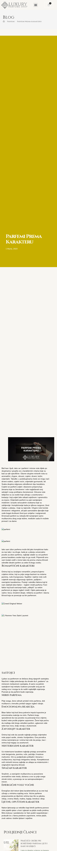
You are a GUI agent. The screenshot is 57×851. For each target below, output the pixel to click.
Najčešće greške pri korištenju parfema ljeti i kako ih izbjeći (34, 843)
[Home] (4, 21)
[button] (35, 5)
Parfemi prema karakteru (29, 21)
